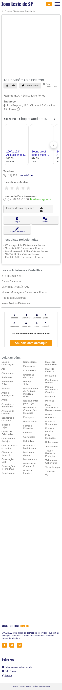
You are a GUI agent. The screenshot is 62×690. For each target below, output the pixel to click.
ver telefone (26, 175)
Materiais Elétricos (28, 471)
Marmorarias (30, 459)
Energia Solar (27, 383)
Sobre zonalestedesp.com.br (18, 667)
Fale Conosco (11, 671)
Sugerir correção (17, 232)
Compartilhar (31, 85)
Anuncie (8, 675)
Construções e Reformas (8, 467)
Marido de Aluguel (28, 453)
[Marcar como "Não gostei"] (14, 85)
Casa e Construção (7, 363)
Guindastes (29, 437)
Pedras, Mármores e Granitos (51, 389)
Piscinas (49, 400)
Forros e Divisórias (28, 427)
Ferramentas (30, 421)
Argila (4, 399)
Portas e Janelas (49, 429)
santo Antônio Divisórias (15, 303)
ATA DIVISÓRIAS (11, 276)
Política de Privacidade (41, 686)
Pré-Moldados (50, 436)
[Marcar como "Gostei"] (7, 85)
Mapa (17, 222)
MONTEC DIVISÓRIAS (15, 287)
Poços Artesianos (50, 415)
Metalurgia (50, 375)
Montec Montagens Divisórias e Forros (24, 292)
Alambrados (7, 373)
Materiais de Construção (29, 464)
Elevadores (29, 366)
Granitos (27, 432)
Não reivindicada (51, 85)
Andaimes (6, 377)
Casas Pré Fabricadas (7, 433)
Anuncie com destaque (31, 343)
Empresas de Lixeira (28, 376)
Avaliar (45, 222)
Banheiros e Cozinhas (7, 419)
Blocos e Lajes (5, 426)
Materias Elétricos (49, 370)
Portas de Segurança (51, 422)
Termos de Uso (25, 686)
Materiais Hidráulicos (51, 363)
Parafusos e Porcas (51, 381)
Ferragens (28, 417)
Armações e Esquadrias (7, 405)
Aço (3, 368)
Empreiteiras (30, 370)
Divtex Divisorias (11, 281)
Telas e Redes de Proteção (50, 453)
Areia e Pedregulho (7, 394)
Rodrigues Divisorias (13, 297)
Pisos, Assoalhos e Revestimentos (53, 408)
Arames (5, 388)
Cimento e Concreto (6, 453)
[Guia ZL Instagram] (20, 645)
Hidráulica (28, 441)
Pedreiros (50, 396)
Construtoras (8, 473)
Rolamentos (51, 442)
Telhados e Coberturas (51, 461)
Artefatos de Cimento (7, 412)
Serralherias (51, 446)
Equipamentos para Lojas (30, 402)
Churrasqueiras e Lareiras (9, 446)
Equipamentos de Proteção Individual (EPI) (30, 392)
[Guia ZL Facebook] (5, 645)
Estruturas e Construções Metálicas (30, 410)
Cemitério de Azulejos (8, 439)
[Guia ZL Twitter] (12, 645)
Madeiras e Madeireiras (29, 446)
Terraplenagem (53, 467)
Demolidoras (30, 362)
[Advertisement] (31, 46)
